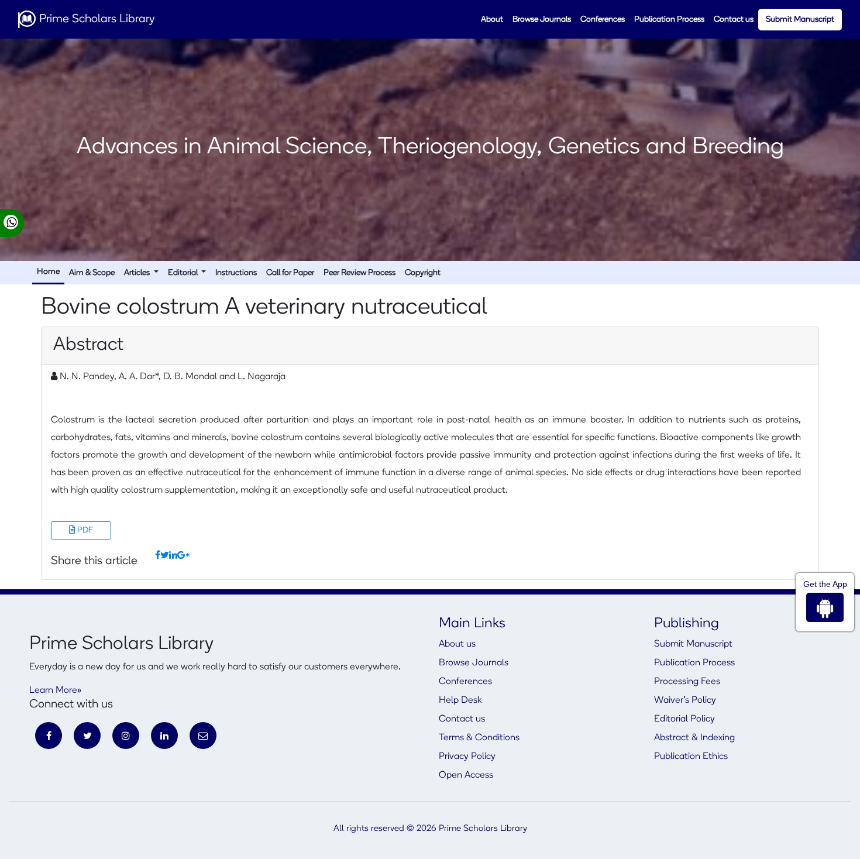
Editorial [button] (183, 273)
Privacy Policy (467, 756)
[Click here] (157, 556)
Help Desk (460, 700)
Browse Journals (541, 19)
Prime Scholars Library (95, 19)
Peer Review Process (359, 273)
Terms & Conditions (479, 738)
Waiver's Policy (685, 700)
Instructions (236, 273)
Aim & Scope (92, 273)
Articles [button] (138, 273)
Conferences (602, 19)
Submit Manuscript (800, 19)
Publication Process (669, 19)
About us (457, 644)
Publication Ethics (691, 756)
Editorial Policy (684, 719)
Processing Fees (687, 681)
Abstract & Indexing (694, 738)
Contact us (734, 19)
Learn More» (55, 690)
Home (48, 271)
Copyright (423, 273)
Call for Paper (290, 273)
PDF (84, 530)
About (492, 19)
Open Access (466, 775)
